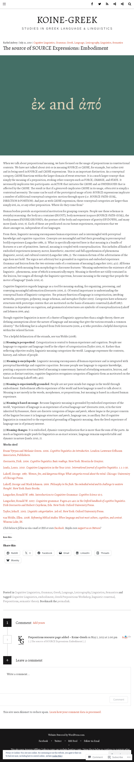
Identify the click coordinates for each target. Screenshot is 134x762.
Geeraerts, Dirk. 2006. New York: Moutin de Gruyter (53, 461)
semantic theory (29, 601)
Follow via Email (91, 741)
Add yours (39, 623)
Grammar (61, 42)
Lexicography (92, 42)
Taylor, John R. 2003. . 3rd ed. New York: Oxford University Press (53, 511)
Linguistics (105, 42)
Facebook (59, 528)
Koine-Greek (67, 19)
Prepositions (10, 601)
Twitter (58, 741)
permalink (63, 601)
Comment (118, 699)
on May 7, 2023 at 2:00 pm (102, 637)
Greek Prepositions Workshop (73, 597)
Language (79, 42)
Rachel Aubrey (10, 42)
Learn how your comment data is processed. (76, 712)
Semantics (118, 42)
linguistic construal (103, 597)
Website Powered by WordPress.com (66, 735)
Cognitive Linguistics (44, 42)
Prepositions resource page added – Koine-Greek (57, 637)
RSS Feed (72, 741)
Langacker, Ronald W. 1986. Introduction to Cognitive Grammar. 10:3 (52, 495)
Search (128, 4)
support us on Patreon (89, 528)
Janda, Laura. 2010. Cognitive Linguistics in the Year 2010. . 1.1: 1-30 (65, 468)
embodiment (46, 597)
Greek (70, 42)
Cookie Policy (57, 756)
